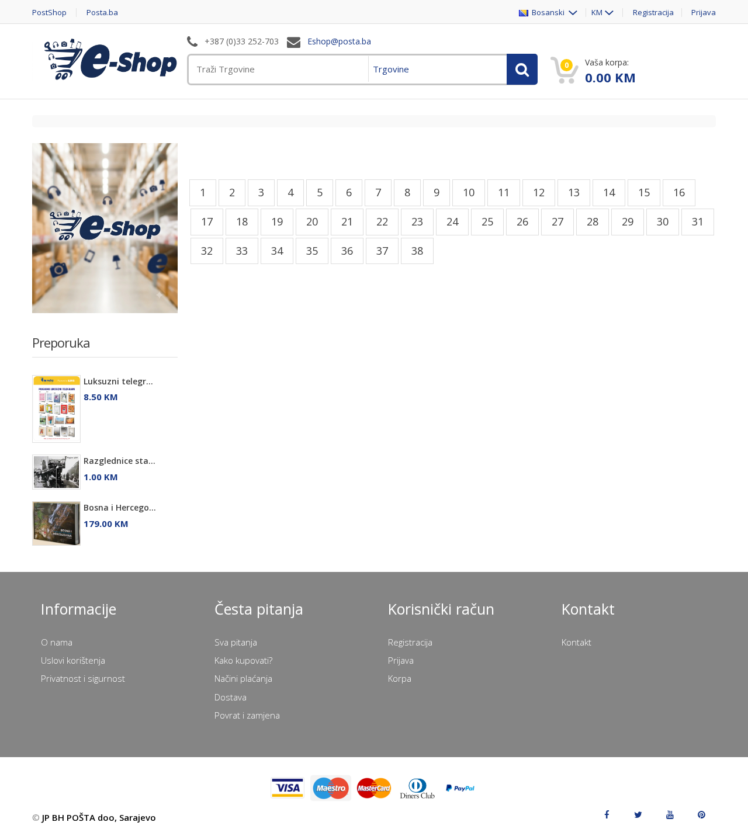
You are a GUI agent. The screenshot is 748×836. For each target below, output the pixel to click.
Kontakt (576, 642)
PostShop (49, 12)
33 (242, 251)
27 (557, 221)
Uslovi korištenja (73, 660)
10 (469, 192)
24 (452, 221)
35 (312, 251)
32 (207, 251)
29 (627, 221)
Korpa (399, 678)
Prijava (703, 12)
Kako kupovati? (243, 660)
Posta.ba (102, 12)
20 (312, 221)
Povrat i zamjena (247, 715)
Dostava (230, 697)
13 (574, 192)
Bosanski (547, 12)
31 (698, 221)
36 (347, 251)
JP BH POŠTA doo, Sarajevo (99, 817)
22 (382, 221)
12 (539, 192)
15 (644, 192)
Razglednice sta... (119, 460)
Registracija (653, 12)
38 (417, 251)
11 (504, 192)
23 (417, 221)
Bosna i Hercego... (120, 507)
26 (522, 221)
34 (277, 251)
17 (207, 221)
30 (663, 221)
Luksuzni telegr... (118, 381)
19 (277, 221)
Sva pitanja (235, 642)
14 (609, 192)
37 (382, 251)
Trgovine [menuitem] (391, 69)
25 (487, 221)
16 (679, 192)
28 (592, 221)
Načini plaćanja (243, 678)
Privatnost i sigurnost (83, 678)
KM (596, 12)
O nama (56, 642)
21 (347, 221)
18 (242, 221)
